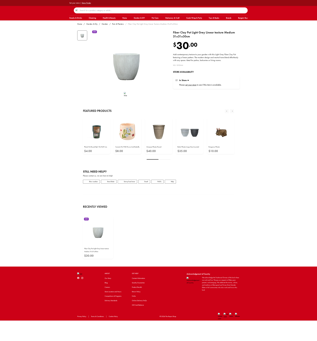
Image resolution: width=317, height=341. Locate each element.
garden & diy (92, 24)
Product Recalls (137, 287)
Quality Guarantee (138, 283)
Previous (227, 111)
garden (105, 24)
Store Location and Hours (113, 291)
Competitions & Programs (113, 296)
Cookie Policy (113, 316)
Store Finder (86, 3)
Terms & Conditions (97, 316)
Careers (107, 287)
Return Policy (136, 291)
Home (79, 24)
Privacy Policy (81, 316)
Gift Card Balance (138, 305)
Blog (106, 283)
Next (232, 111)
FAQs (134, 296)
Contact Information (138, 278)
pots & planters (118, 24)
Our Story (108, 278)
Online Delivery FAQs (139, 300)
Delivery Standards (111, 300)
